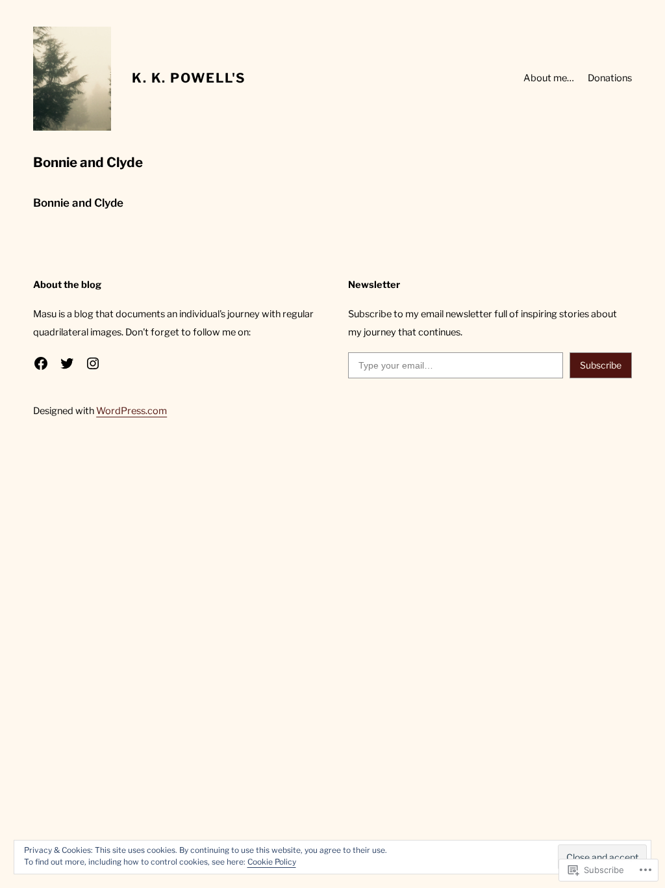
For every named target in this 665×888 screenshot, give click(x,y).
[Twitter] (67, 363)
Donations (610, 78)
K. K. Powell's (188, 78)
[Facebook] (41, 363)
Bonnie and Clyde (78, 202)
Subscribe (600, 365)
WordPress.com (131, 411)
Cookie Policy (271, 862)
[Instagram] (93, 363)
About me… (548, 78)
